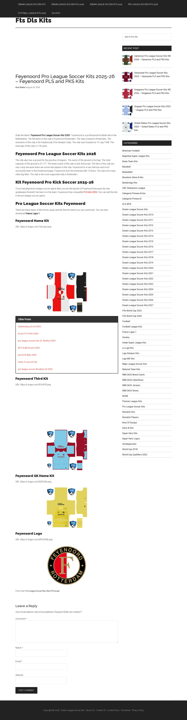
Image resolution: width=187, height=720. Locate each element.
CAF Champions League (133, 188)
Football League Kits (132, 326)
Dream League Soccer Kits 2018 (137, 257)
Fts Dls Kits (33, 20)
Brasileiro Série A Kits (132, 177)
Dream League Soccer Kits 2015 (137, 241)
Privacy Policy (138, 710)
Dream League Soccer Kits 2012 (137, 225)
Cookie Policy (113, 710)
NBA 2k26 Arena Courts (133, 374)
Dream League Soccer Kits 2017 (137, 252)
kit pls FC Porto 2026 (28, 333)
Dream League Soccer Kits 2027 (137, 305)
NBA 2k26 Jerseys (131, 385)
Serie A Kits (128, 428)
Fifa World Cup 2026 (132, 316)
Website (19, 675)
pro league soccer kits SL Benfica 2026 (37, 340)
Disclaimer (125, 710)
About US (90, 710)
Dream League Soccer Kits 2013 (137, 230)
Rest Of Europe (53, 591)
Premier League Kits (132, 401)
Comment (21, 618)
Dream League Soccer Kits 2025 (137, 294)
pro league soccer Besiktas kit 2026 (35, 369)
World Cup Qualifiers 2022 (134, 454)
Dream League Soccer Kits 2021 (137, 273)
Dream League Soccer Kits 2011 (137, 220)
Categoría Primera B (131, 198)
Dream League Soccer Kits (135, 209)
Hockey (126, 337)
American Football (130, 150)
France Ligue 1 (129, 332)
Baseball (126, 166)
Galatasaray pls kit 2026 (29, 326)
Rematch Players (130, 417)
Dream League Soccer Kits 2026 (137, 300)
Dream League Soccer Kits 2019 (137, 262)
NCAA (125, 396)
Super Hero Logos (131, 438)
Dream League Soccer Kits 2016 (137, 246)
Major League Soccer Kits (134, 364)
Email (18, 661)
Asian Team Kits (130, 161)
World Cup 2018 (130, 449)
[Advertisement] (66, 53)
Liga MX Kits (128, 358)
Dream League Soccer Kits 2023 (137, 284)
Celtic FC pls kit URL (28, 362)
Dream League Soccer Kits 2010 (137, 214)
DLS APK (126, 204)
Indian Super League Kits (134, 342)
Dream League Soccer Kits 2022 (137, 278)
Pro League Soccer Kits (36, 591)
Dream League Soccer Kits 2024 (137, 289)
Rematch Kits (128, 412)
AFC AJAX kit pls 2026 (29, 348)
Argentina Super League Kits (135, 156)
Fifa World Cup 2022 (132, 310)
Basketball (127, 172)
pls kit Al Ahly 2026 (27, 355)
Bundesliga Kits (129, 182)
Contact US (101, 710)
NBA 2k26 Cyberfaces (132, 380)
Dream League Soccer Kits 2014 (137, 236)
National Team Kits (131, 369)
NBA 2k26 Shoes (130, 390)
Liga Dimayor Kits (130, 353)
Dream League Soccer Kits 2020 (137, 268)
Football (126, 321)
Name (19, 647)
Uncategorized (129, 444)
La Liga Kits (128, 348)
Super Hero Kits (129, 433)
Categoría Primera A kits (134, 193)
